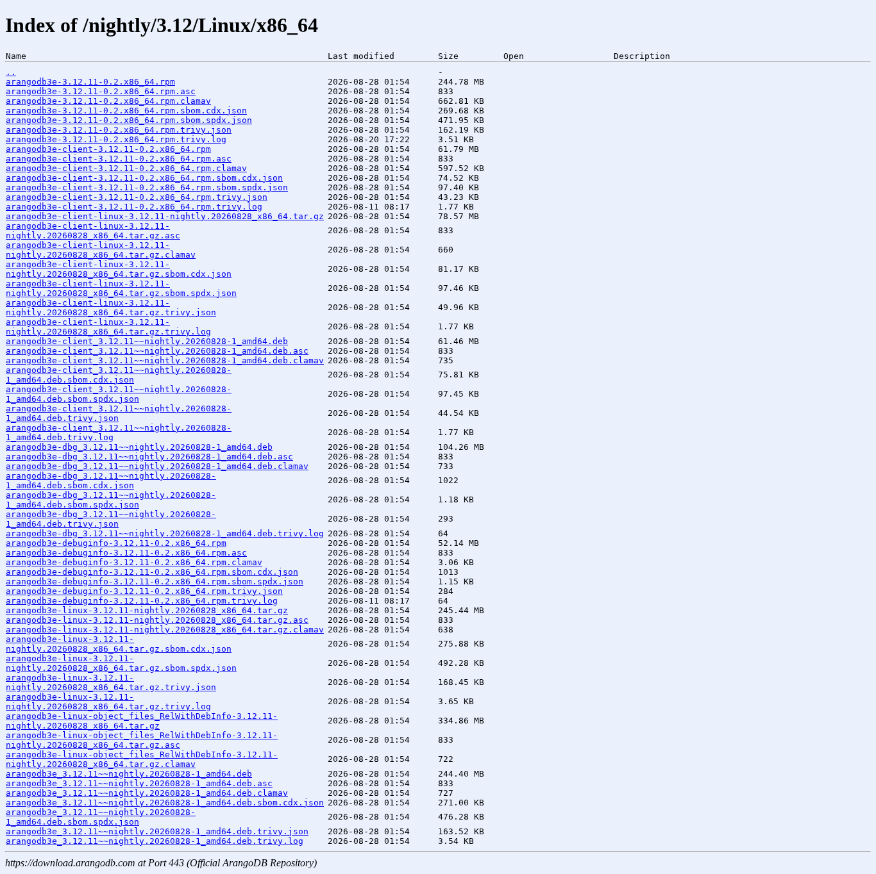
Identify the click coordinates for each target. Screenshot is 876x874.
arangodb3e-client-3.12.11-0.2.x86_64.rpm (108, 149)
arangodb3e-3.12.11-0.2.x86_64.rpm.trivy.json (119, 130)
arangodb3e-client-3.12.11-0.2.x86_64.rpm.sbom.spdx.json (147, 187)
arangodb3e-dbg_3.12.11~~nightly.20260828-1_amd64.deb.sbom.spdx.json (111, 499)
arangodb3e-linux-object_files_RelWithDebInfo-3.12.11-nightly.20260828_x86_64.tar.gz (142, 720)
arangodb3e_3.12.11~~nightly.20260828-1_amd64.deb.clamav (147, 793)
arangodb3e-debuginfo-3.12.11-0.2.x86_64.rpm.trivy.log (142, 601)
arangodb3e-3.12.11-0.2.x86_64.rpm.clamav (108, 101)
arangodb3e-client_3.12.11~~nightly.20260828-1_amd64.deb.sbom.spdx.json (119, 394)
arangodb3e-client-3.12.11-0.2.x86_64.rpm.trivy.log (134, 206)
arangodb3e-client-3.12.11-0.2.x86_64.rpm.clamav (126, 168)
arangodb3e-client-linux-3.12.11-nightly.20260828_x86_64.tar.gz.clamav (101, 250)
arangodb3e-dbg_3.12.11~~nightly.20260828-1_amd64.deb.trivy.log (165, 533)
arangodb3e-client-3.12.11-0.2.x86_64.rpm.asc (119, 158)
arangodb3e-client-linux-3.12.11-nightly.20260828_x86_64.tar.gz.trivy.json (111, 307)
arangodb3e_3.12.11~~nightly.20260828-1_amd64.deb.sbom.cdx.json (165, 802)
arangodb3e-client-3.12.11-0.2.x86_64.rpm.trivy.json (136, 197)
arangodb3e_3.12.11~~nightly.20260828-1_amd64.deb (129, 774)
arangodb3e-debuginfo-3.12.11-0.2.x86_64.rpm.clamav (134, 562)
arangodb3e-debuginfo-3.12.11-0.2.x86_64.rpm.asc (126, 552)
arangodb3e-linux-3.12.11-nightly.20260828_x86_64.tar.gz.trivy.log (108, 701)
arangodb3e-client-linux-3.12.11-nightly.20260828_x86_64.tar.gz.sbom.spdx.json (121, 288)
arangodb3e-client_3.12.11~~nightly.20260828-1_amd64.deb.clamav (165, 360)
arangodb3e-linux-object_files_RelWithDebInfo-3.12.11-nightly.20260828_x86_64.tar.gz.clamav (142, 759)
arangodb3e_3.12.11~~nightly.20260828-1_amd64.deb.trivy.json (157, 831)
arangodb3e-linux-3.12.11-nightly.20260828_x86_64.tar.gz (147, 610)
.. (11, 72)
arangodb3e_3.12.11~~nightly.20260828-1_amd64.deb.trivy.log (154, 841)
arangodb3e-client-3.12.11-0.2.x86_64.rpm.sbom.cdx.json (144, 178)
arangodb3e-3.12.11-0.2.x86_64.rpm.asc (101, 91)
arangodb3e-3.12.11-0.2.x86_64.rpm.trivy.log (116, 139)
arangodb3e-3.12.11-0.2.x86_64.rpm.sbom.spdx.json (129, 120)
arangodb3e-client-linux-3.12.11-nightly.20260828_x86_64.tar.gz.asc (93, 230)
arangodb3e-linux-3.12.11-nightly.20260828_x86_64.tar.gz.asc (157, 620)
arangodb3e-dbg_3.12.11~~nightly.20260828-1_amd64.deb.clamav (157, 466)
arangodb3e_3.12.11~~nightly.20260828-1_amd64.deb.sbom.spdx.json (101, 817)
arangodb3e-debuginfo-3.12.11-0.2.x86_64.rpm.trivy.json (144, 591)
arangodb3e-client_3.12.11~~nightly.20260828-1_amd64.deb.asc (157, 351)
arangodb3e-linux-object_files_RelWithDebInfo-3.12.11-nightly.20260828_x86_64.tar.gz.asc (142, 740)
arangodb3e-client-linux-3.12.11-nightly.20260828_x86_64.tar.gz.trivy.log (108, 326)
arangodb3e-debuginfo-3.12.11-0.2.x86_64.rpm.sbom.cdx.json (152, 572)
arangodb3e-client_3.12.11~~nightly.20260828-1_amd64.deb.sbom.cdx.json (119, 374)
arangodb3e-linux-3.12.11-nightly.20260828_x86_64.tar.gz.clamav (165, 629)
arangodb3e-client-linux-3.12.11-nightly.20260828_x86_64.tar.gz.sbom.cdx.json (119, 269)
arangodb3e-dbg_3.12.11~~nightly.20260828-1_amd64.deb (139, 447)
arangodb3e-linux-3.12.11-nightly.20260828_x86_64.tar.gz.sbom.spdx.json (121, 663)
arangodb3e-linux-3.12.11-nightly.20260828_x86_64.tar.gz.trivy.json (111, 682)
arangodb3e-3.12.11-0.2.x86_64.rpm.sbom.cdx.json (126, 110)
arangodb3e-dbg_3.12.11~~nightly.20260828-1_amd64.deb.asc (149, 456)
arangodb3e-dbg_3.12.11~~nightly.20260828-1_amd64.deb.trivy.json (111, 519)
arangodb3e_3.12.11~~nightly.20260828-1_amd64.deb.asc (139, 783)
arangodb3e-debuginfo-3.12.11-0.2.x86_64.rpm (116, 543)
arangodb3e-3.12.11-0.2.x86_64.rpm (90, 82)
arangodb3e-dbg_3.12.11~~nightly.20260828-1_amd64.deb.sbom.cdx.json (111, 480)
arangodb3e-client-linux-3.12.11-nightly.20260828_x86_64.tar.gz (165, 216)
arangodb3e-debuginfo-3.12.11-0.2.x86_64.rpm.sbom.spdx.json (154, 581)
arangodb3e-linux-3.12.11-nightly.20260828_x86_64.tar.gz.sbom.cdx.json (119, 644)
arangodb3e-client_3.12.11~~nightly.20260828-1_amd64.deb (147, 341)
